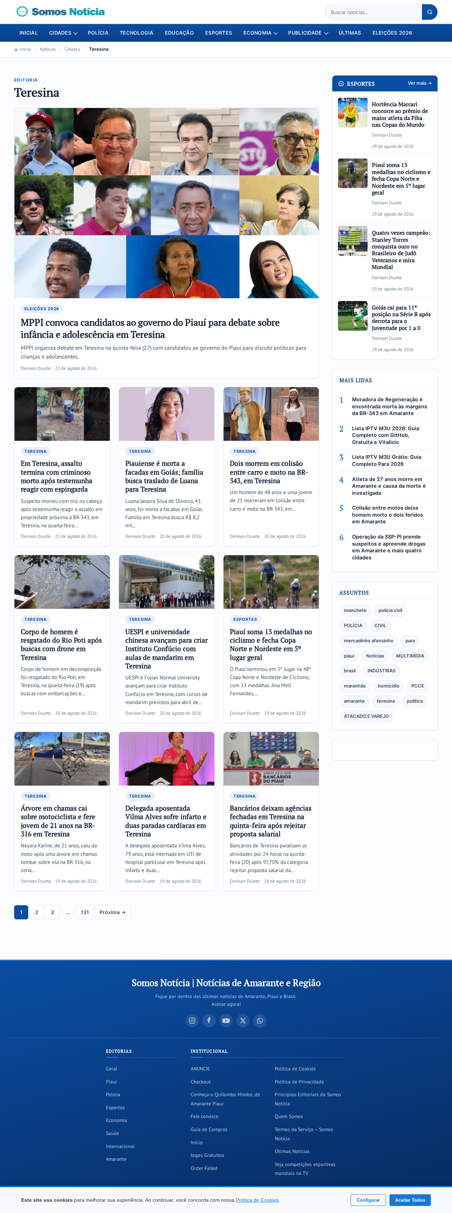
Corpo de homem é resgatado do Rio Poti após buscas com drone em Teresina (61, 644)
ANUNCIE (200, 1068)
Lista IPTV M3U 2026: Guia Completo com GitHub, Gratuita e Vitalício (385, 435)
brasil (350, 671)
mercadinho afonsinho (368, 641)
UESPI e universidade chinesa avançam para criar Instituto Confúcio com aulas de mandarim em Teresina (166, 648)
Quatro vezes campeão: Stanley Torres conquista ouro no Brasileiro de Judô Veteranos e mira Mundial (401, 249)
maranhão (355, 686)
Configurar (368, 1200)
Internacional (120, 1146)
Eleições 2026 (392, 33)
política (415, 701)
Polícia (98, 33)
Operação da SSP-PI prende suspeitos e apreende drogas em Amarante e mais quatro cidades (389, 547)
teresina (386, 701)
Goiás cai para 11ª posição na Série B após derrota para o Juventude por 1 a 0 (401, 317)
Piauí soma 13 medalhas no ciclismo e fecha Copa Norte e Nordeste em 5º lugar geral (271, 644)
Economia (257, 33)
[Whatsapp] (260, 1020)
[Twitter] (243, 1020)
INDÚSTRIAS (382, 671)
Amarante (116, 1159)
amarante (354, 701)
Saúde (112, 1133)
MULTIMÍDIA (410, 656)
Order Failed (204, 1168)
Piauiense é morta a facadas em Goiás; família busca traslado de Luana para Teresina (164, 476)
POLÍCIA (353, 626)
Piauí (111, 1082)
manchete (355, 610)
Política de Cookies (295, 1068)
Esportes (218, 33)
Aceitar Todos (410, 1200)
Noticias (47, 49)
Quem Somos (289, 1116)
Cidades (60, 33)
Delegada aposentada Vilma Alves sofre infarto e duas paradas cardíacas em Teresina (166, 821)
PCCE (417, 686)
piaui (349, 656)
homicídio (388, 686)
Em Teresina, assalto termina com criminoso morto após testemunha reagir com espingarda (57, 476)
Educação (179, 33)
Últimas (350, 33)
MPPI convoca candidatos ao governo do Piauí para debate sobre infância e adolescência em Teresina (150, 328)
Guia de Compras (209, 1129)
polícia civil (390, 610)
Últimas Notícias (292, 1151)
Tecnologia (137, 33)
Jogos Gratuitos (207, 1155)
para (410, 641)
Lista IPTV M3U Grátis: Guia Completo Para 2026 (386, 460)
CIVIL (380, 626)
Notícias (375, 656)
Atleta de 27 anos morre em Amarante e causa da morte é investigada (389, 486)
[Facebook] (209, 1020)
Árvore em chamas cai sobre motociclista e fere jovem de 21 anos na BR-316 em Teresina (58, 821)
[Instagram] (192, 1020)
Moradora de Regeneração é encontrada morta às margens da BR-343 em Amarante (389, 406)
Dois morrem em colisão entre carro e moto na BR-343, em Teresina (269, 472)
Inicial (28, 33)
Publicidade (305, 33)
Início (25, 49)
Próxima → (113, 912)
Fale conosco (205, 1116)
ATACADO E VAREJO (366, 716)
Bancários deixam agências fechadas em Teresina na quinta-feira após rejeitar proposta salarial (270, 821)
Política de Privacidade (299, 1082)
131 (85, 912)
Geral (111, 1068)
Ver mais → (420, 83)
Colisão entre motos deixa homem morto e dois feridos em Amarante (387, 514)
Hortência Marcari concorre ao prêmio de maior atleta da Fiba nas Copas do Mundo (400, 114)
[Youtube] (226, 1020)
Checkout (201, 1082)
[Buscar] (430, 12)
